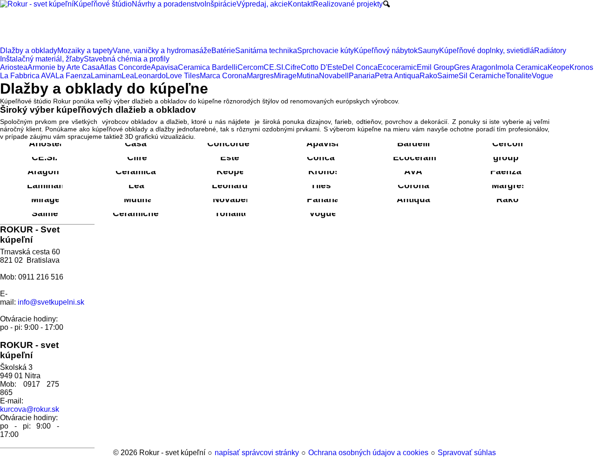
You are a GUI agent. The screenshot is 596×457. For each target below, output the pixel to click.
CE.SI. (44, 157)
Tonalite (232, 213)
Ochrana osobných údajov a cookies (368, 453)
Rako (507, 199)
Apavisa (323, 143)
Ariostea (47, 143)
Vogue (323, 213)
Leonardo (232, 185)
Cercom (509, 143)
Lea (136, 185)
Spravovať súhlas (467, 453)
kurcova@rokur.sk (29, 409)
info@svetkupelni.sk (51, 302)
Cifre (137, 157)
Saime (45, 213)
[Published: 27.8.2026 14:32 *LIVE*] (109, 453)
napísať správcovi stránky (257, 453)
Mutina (138, 199)
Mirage (45, 199)
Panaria (323, 199)
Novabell (232, 199)
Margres (509, 185)
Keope (230, 171)
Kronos (324, 171)
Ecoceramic (418, 157)
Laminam (47, 185)
